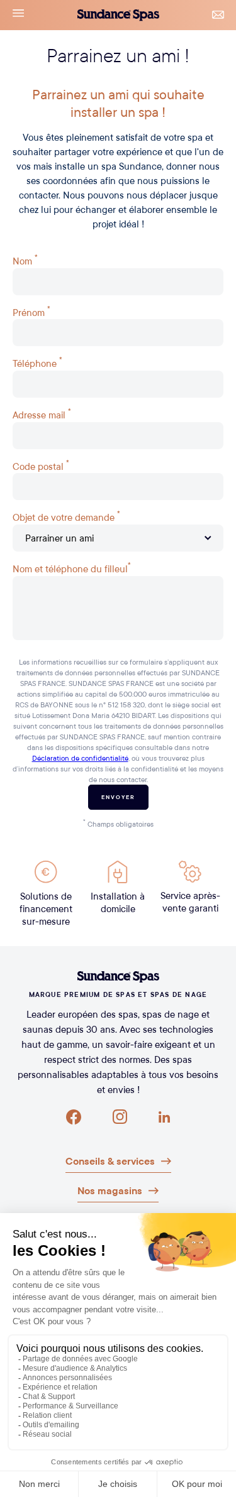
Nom (25, 259)
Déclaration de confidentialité (80, 758)
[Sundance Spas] (118, 977)
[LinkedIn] (164, 1117)
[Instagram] (120, 1116)
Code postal (41, 464)
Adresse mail (42, 413)
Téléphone (37, 361)
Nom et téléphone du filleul (72, 567)
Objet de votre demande (66, 515)
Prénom (31, 310)
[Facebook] (73, 1116)
